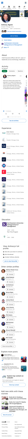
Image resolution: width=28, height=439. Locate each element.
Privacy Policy (5, 427)
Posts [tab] (4, 71)
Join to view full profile (10, 261)
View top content (14, 385)
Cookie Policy (5, 430)
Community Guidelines (7, 435)
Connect (11, 274)
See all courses (7, 414)
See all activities (14, 120)
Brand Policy (4, 433)
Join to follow (14, 36)
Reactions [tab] (20, 71)
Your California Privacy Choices (19, 427)
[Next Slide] (26, 95)
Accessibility (4, 424)
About (16, 421)
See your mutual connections (14, 31)
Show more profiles (7, 346)
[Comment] (12, 113)
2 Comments (8, 111)
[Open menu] (25, 18)
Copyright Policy (18, 430)
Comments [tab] (12, 71)
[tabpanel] (14, 94)
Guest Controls (18, 433)
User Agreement (18, 424)
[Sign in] (25, 2)
